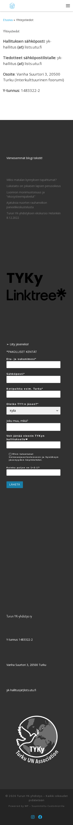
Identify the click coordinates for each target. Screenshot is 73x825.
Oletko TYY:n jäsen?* (22, 404)
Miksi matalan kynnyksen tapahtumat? (31, 180)
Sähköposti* (15, 374)
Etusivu (8, 20)
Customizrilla (55, 805)
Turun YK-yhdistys (30, 796)
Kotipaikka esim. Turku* (24, 389)
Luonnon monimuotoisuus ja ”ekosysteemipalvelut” (25, 194)
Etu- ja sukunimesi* (21, 359)
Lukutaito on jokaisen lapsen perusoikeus (33, 186)
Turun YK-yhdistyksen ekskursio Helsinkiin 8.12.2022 (33, 215)
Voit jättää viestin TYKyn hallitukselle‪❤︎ (25, 438)
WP (27, 805)
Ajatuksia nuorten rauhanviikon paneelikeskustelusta (26, 205)
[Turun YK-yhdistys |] (12, 5)
